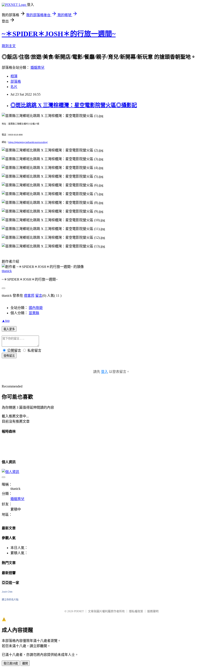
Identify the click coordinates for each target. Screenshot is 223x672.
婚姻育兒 (37, 67)
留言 (38, 295)
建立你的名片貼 (10, 599)
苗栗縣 (34, 313)
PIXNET (79, 611)
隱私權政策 (136, 611)
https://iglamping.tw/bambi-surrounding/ (28, 142)
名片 (13, 87)
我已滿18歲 (10, 663)
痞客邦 (29, 295)
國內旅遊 (36, 308)
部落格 (15, 81)
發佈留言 (9, 355)
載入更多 (9, 329)
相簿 (13, 76)
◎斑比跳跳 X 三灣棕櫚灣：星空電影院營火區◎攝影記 (73, 105)
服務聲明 (153, 611)
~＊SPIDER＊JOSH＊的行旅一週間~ (59, 34)
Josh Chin (7, 591)
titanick (7, 271)
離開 (25, 663)
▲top (6, 320)
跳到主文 (9, 46)
